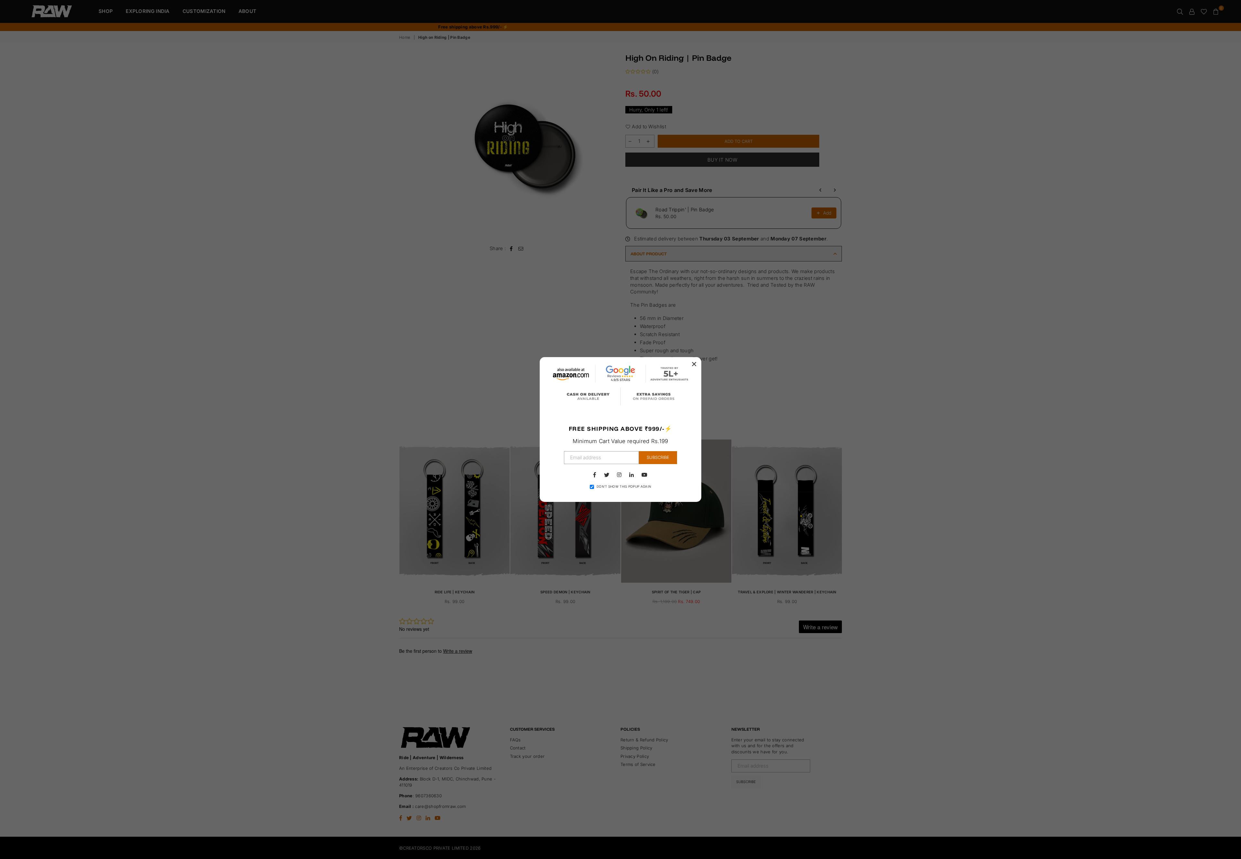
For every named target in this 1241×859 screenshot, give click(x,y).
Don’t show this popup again (624, 486)
